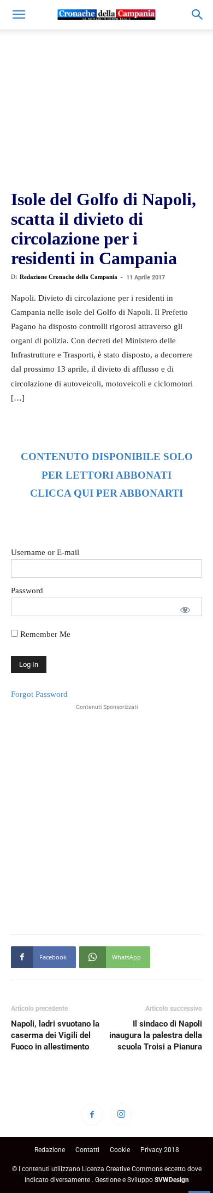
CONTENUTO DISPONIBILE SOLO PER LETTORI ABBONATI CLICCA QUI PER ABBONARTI (107, 475)
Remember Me (44, 634)
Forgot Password (39, 694)
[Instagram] (121, 1114)
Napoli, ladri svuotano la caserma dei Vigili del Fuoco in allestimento (55, 1035)
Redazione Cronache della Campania (68, 276)
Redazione (49, 1150)
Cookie (120, 1150)
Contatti (87, 1150)
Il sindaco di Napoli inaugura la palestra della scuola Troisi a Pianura (155, 1035)
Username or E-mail (45, 552)
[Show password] (185, 610)
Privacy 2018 (159, 1150)
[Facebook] (92, 1114)
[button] (18, 14)
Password (27, 590)
